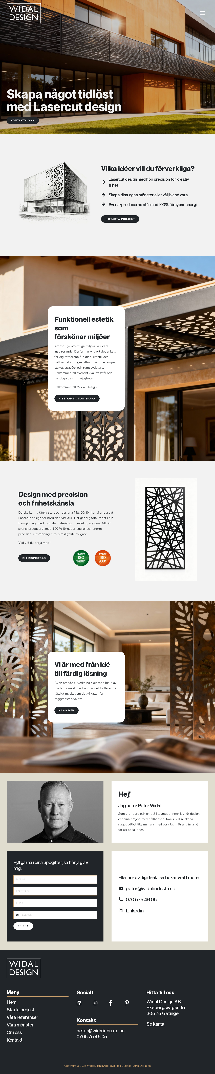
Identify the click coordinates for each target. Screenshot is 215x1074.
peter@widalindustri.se (101, 1030)
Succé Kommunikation (137, 1065)
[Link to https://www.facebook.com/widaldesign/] (115, 1003)
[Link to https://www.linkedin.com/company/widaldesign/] (83, 1003)
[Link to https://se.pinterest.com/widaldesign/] (131, 1003)
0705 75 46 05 (92, 1036)
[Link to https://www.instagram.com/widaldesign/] (99, 1003)
